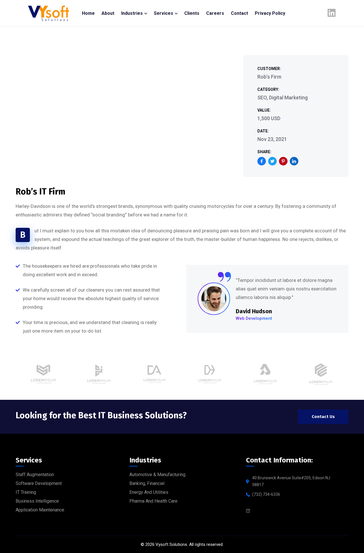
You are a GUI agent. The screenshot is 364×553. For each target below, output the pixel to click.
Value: (264, 110)
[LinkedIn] (294, 161)
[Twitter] (272, 161)
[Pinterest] (283, 161)
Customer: (269, 68)
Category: (268, 89)
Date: (263, 131)
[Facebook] (261, 161)
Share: (264, 151)
